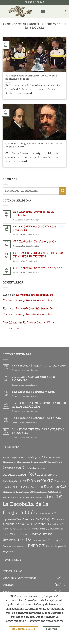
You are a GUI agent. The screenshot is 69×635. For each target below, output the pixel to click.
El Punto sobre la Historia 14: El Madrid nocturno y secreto (31, 77)
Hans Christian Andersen (29, 487)
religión (56, 529)
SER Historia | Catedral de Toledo (37, 268)
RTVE (18, 535)
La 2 (54, 497)
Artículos (10, 571)
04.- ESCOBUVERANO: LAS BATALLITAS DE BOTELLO (38, 431)
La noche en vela (45, 513)
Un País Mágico (56, 546)
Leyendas (9, 520)
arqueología (33, 457)
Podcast (8, 585)
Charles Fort (54, 462)
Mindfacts (39, 524)
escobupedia (14, 481)
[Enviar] (62, 191)
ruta (26, 535)
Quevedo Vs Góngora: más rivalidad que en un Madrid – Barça (33, 145)
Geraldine (10, 322)
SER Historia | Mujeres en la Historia (33, 214)
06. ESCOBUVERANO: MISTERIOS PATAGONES (34, 229)
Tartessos (9, 546)
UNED (36, 546)
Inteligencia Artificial (47, 492)
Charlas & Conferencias (19, 578)
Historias (9, 492)
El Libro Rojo (47, 475)
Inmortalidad (25, 492)
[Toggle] (64, 578)
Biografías (9, 462)
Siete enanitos (40, 541)
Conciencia (14, 468)
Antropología (11, 458)
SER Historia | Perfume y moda (34, 241)
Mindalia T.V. (18, 524)
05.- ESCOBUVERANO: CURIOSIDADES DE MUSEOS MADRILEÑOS (38, 255)
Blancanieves (25, 462)
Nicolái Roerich (22, 529)
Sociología (56, 541)
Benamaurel (53, 458)
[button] (43, 11)
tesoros (22, 547)
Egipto (32, 468)
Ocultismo (40, 529)
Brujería (40, 462)
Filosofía (40, 481)
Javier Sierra (12, 498)
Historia (55, 487)
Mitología (57, 524)
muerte (7, 529)
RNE (8, 534)
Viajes (8, 552)
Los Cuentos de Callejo (36, 519)
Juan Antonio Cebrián (34, 498)
